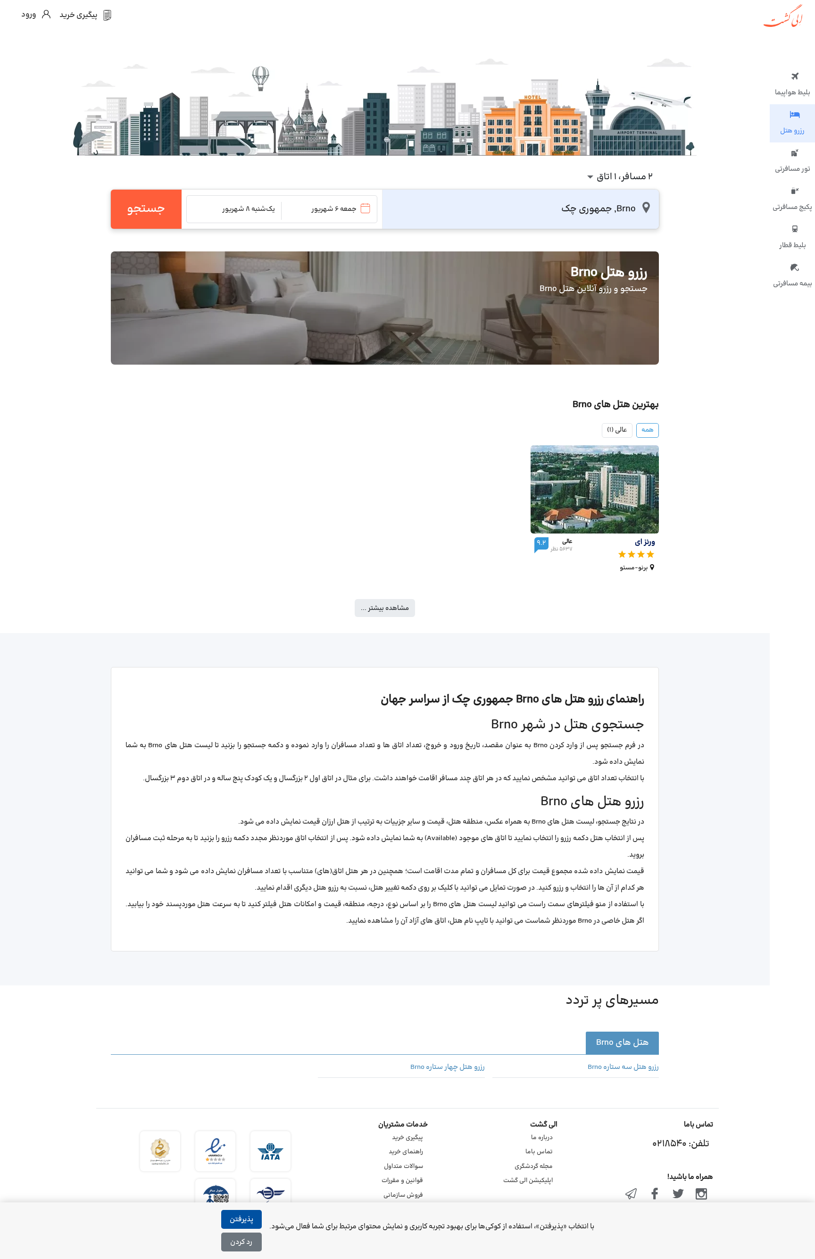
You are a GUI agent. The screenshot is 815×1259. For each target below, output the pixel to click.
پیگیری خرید (407, 1137)
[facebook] (655, 1194)
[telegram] (632, 1194)
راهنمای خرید (406, 1152)
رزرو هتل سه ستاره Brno (623, 1067)
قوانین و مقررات (402, 1180)
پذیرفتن (241, 1219)
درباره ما (542, 1137)
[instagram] (701, 1194)
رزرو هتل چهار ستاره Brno (447, 1067)
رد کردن (241, 1242)
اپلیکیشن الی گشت (528, 1180)
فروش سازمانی (403, 1195)
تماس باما (539, 1152)
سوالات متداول (403, 1166)
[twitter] (678, 1194)
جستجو (146, 209)
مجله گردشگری (534, 1166)
